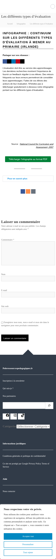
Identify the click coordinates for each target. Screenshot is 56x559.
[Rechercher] (49, 405)
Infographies (21, 24)
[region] (28, 531)
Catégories (9, 426)
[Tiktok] (33, 191)
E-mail (4, 290)
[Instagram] (28, 191)
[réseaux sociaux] (7, 416)
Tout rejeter (28, 552)
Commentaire (7, 240)
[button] (5, 61)
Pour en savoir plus (17, 178)
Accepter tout (28, 536)
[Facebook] (23, 191)
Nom (3, 274)
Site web (5, 306)
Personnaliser (28, 544)
